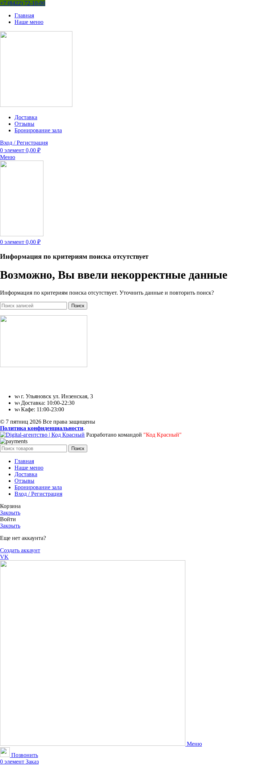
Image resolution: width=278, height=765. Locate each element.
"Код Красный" (162, 435)
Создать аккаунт (20, 550)
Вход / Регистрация (38, 494)
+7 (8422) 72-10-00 (22, 3)
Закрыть (10, 513)
